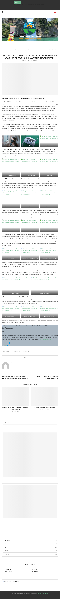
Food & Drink (31, 543)
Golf (31, 547)
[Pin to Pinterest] (36, 357)
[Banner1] (30, 454)
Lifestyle (10, 49)
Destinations (31, 540)
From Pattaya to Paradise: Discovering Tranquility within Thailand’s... (32, 4)
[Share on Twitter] (35, 357)
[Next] (25, 2)
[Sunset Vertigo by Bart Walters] (44, 396)
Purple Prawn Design (43, 593)
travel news (26, 351)
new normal (17, 351)
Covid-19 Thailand (7, 351)
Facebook (6, 343)
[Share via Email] (38, 357)
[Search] (57, 12)
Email (5, 345)
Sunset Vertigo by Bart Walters (44, 407)
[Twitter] (31, 43)
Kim (28, 60)
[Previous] (23, 2)
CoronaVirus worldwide (39, 101)
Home (3, 49)
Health (31, 550)
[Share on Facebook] (33, 357)
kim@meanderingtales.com (46, 339)
